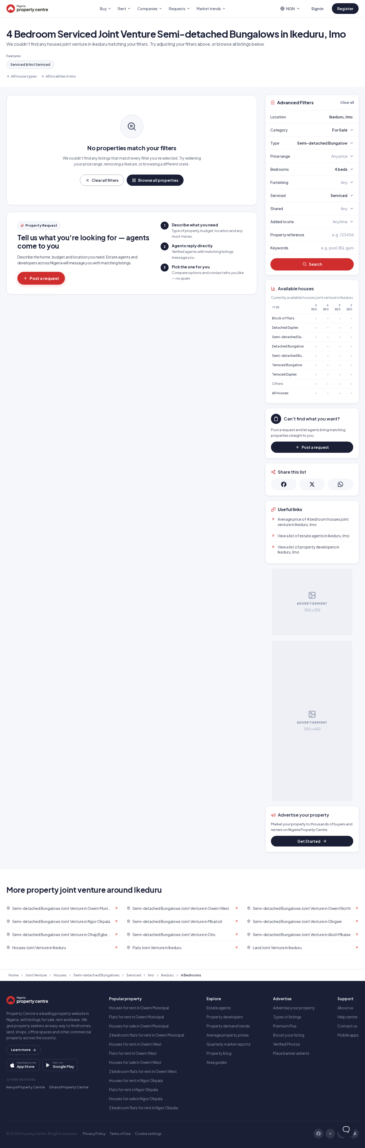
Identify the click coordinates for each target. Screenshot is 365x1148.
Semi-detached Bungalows (96, 975)
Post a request (44, 278)
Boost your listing (288, 1035)
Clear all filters (105, 180)
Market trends (209, 8)
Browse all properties (158, 180)
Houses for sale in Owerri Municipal (139, 1025)
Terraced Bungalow (287, 365)
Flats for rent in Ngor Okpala (133, 1089)
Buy (103, 8)
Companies (147, 8)
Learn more (21, 1049)
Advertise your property (294, 1007)
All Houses (280, 393)
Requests (177, 8)
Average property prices (228, 1035)
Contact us (347, 1025)
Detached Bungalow (288, 346)
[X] (330, 1133)
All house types (24, 76)
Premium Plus (285, 1025)
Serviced (133, 975)
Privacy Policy (94, 1133)
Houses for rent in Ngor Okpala (136, 1080)
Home (13, 975)
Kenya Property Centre (25, 1087)
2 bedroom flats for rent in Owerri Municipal (146, 1035)
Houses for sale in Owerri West (135, 1062)
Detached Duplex (285, 328)
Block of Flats (283, 318)
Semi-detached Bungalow (292, 356)
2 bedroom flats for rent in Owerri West (143, 1071)
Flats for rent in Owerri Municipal (136, 1016)
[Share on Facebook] (284, 484)
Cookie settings (148, 1133)
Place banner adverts (291, 1053)
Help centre (347, 1016)
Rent (122, 8)
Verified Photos (286, 1044)
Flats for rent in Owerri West (133, 1053)
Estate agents (219, 1007)
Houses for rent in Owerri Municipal (139, 1007)
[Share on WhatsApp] (340, 484)
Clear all (347, 102)
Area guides (217, 1062)
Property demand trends (228, 1025)
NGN (290, 8)
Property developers (225, 1016)
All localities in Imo (61, 76)
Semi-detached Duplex (290, 337)
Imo (151, 975)
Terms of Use (120, 1133)
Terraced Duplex (284, 374)
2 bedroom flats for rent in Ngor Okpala (143, 1107)
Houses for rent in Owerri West (135, 1044)
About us (345, 1007)
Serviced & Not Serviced (30, 64)
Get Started (308, 841)
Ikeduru (167, 975)
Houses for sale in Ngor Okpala (135, 1098)
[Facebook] (318, 1133)
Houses (60, 975)
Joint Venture (36, 975)
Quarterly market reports (229, 1044)
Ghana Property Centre (68, 1087)
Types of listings (287, 1016)
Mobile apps (348, 1035)
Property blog (219, 1053)
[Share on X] (312, 484)
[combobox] (325, 116)
